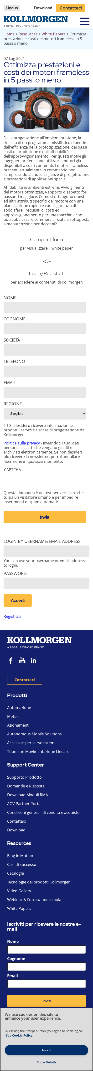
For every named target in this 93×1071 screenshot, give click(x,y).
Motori (13, 716)
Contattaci (71, 8)
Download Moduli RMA (27, 794)
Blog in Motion (20, 855)
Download (43, 8)
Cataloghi (15, 873)
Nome (10, 297)
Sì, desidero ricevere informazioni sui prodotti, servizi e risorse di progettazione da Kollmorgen (44, 430)
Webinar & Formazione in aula (34, 899)
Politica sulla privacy (22, 443)
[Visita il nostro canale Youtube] (22, 661)
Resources (28, 34)
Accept (47, 1050)
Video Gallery (19, 890)
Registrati (12, 616)
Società (12, 340)
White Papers (53, 34)
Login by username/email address (42, 541)
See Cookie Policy (19, 1035)
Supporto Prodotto (24, 777)
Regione (13, 403)
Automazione (19, 707)
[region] (46, 1039)
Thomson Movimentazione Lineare (38, 751)
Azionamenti (18, 725)
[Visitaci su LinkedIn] (35, 661)
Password (15, 573)
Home (9, 34)
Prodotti (17, 695)
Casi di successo (21, 864)
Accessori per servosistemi (31, 742)
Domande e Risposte (26, 786)
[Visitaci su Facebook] (11, 661)
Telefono (14, 361)
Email (10, 382)
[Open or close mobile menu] (84, 21)
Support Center (25, 764)
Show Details (46, 1062)
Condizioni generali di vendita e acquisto (43, 812)
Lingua (12, 7)
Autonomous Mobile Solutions (34, 734)
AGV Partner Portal (24, 803)
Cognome (15, 319)
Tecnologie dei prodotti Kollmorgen (39, 882)
